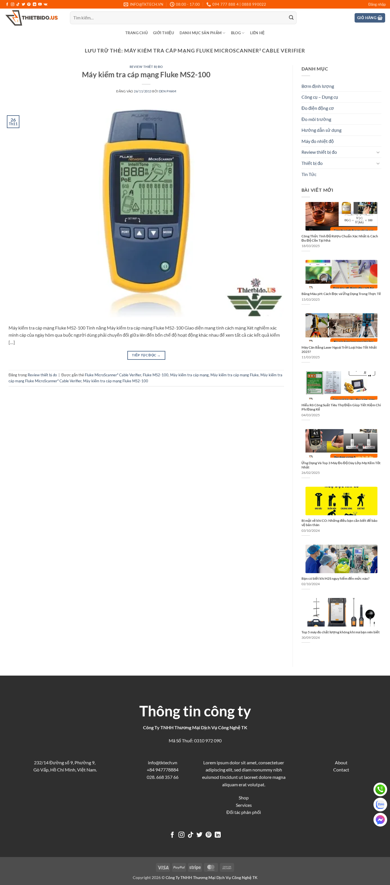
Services (244, 805)
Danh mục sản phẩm (201, 33)
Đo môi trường (316, 119)
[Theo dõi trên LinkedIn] (34, 5)
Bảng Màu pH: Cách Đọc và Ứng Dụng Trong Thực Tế (341, 294)
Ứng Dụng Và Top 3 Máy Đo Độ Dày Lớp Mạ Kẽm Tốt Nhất (341, 465)
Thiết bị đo (312, 163)
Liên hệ (257, 33)
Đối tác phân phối (243, 812)
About (341, 762)
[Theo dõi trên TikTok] (18, 5)
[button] (377, 4)
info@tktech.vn (162, 762)
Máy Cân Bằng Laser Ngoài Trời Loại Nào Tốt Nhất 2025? (339, 349)
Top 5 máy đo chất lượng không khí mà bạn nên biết (340, 632)
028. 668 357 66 (162, 777)
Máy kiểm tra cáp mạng (189, 375)
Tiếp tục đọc (146, 355)
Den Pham (167, 91)
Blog (236, 33)
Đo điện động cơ (317, 108)
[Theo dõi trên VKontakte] (45, 5)
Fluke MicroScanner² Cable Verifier (113, 375)
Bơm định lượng (317, 86)
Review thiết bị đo (146, 66)
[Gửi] (291, 18)
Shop (244, 797)
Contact (341, 769)
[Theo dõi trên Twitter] (23, 5)
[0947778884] (380, 789)
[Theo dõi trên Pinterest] (29, 5)
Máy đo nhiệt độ (317, 141)
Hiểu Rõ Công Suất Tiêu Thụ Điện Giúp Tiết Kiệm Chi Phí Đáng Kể (341, 407)
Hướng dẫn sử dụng (321, 130)
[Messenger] (380, 820)
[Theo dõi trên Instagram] (12, 5)
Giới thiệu (163, 33)
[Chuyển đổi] (378, 152)
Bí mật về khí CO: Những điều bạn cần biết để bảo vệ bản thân (339, 523)
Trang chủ (136, 33)
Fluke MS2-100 (155, 375)
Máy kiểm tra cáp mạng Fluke (234, 375)
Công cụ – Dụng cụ (319, 97)
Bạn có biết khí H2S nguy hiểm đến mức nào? (335, 578)
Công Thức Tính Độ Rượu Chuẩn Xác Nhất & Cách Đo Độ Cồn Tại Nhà (339, 238)
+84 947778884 (162, 769)
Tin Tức (308, 174)
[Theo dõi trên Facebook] (7, 5)
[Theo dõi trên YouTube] (40, 5)
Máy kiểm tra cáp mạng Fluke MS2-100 (146, 74)
